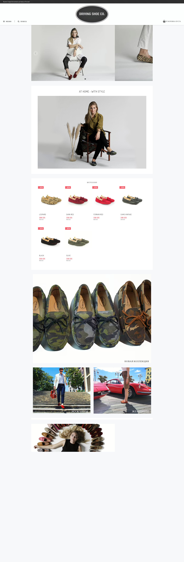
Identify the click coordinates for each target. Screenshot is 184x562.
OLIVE (68, 255)
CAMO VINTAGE (126, 214)
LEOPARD (42, 214)
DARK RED (70, 214)
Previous (35, 53)
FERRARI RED (98, 214)
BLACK (41, 255)
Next (148, 53)
